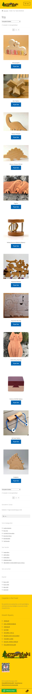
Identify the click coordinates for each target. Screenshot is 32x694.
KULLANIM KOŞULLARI (10, 645)
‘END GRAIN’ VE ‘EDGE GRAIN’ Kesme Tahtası (14, 562)
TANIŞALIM (7, 627)
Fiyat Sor (16, 66)
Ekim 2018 (5, 587)
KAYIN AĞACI (6, 557)
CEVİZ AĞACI (6, 555)
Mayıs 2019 (6, 582)
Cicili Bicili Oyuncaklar (8, 533)
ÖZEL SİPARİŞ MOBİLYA (10, 624)
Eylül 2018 (5, 590)
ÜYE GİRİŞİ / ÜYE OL (9, 633)
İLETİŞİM (6, 630)
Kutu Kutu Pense (7, 536)
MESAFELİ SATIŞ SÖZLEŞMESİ (11, 636)
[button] (9, 690)
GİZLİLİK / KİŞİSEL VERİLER (11, 642)
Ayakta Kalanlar (7, 528)
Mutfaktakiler (6, 538)
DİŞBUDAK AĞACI (7, 560)
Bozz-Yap (5, 530)
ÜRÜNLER (6, 621)
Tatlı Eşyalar (6, 541)
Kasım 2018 (6, 584)
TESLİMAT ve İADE (8, 639)
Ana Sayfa (6, 10)
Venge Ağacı (6, 552)
